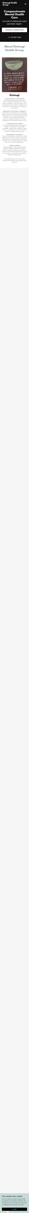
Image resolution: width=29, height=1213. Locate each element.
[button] (25, 4)
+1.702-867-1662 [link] (14, 37)
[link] (11, 5)
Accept (14, 1209)
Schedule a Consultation (14, 30)
